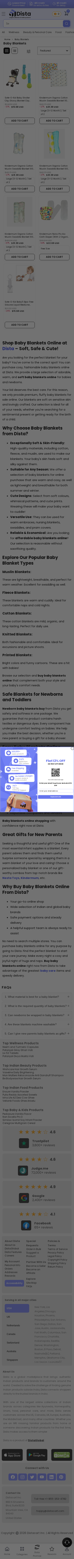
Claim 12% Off (55, 797)
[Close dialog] (72, 748)
